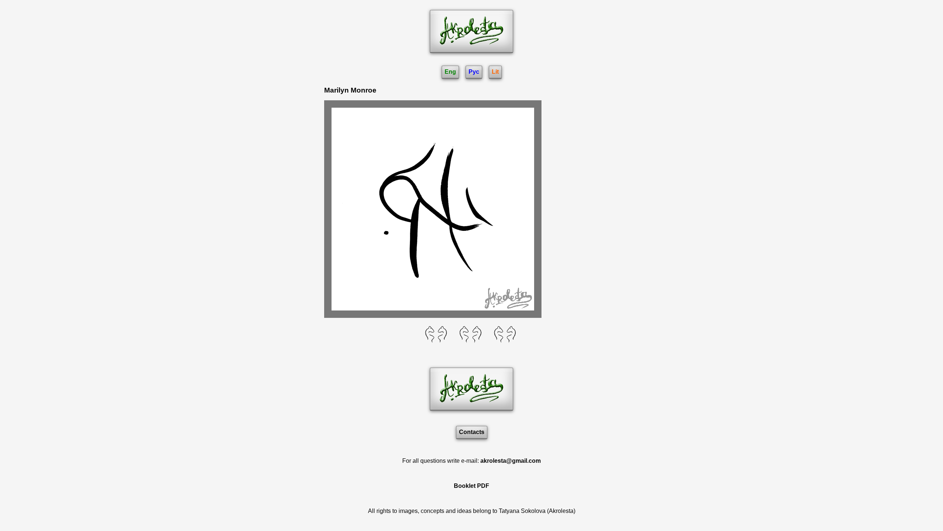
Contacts (471, 432)
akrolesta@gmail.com (510, 461)
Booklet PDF (471, 486)
